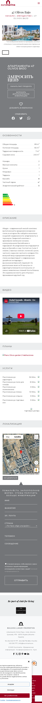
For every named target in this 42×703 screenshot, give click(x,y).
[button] (29, 662)
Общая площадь (10, 144)
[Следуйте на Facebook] (14, 654)
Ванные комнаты (10, 165)
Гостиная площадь (11, 148)
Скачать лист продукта (21, 86)
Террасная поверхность (13, 151)
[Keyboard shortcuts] (17, 474)
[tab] (6, 39)
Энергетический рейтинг (13, 186)
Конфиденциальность (13, 700)
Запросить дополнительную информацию (21, 94)
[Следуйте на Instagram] (20, 654)
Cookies (2, 700)
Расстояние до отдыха (12, 396)
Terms (37, 473)
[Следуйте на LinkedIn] (28, 654)
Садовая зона (9, 155)
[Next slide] (37, 33)
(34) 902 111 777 (13, 641)
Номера (6, 161)
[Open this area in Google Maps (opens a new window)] (6, 473)
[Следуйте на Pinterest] (22, 654)
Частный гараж (9, 182)
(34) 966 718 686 (24, 641)
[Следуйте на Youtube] (25, 654)
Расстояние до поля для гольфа (13, 383)
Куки (35, 650)
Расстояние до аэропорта (9, 378)
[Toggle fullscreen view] (36, 437)
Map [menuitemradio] (7, 437)
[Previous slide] (4, 33)
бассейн (6, 179)
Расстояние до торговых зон (13, 401)
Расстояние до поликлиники (9, 388)
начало (10, 16)
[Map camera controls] (36, 463)
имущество (24, 16)
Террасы (6, 175)
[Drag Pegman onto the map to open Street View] (36, 470)
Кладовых (7, 172)
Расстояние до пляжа (12, 392)
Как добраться (10, 478)
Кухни (5, 168)
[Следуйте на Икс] (17, 654)
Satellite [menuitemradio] (17, 437)
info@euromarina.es (26, 643)
